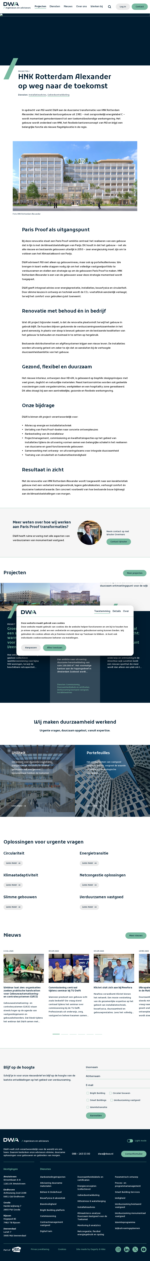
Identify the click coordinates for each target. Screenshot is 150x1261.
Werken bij (97, 6)
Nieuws (68, 6)
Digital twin (46, 1231)
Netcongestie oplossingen (103, 875)
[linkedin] (126, 1249)
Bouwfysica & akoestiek (52, 1198)
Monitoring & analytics (89, 1225)
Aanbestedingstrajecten (52, 1177)
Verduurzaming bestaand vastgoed (72, 690)
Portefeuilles (98, 753)
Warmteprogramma (125, 1222)
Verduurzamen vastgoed (101, 897)
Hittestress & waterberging (91, 1201)
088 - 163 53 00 (81, 1154)
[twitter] (135, 1249)
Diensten (55, 6)
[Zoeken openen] (109, 7)
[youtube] (143, 1249)
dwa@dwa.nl (105, 1154)
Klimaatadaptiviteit (21, 875)
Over (126, 611)
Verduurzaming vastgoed (127, 1100)
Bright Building (97, 1093)
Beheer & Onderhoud (51, 1192)
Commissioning (73, 685)
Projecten (40, 6)
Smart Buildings (98, 1100)
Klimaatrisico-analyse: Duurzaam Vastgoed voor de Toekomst (92, 1216)
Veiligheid (120, 1198)
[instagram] (118, 1249)
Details (117, 611)
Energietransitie (94, 853)
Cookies (62, 1249)
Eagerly (94, 1249)
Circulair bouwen (121, 1093)
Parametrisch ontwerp (126, 1177)
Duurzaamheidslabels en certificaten (73, 687)
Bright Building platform (52, 1210)
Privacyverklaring (40, 1249)
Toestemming (102, 611)
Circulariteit (14, 853)
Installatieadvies (37, 95)
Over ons (81, 6)
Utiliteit (18, 753)
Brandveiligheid (48, 1204)
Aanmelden (96, 1115)
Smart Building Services (127, 1192)
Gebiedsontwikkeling (58, 95)
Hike (103, 1249)
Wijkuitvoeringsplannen (127, 1228)
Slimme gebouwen (20, 897)
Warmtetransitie (98, 1107)
